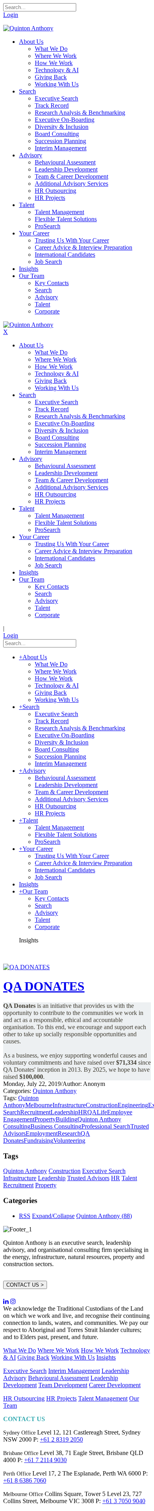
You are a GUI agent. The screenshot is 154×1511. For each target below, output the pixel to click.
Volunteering (69, 1140)
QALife (97, 1112)
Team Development (62, 1385)
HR (82, 1112)
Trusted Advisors (88, 1178)
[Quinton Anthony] (28, 28)
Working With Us (73, 1357)
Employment (42, 1133)
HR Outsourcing (24, 1398)
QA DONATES (44, 986)
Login (10, 14)
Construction (102, 1105)
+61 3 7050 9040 (123, 1501)
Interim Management (74, 1370)
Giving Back (33, 1357)
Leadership (64, 1112)
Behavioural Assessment (58, 1378)
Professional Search (105, 1126)
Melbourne (39, 1105)
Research (69, 1133)
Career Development (115, 1385)
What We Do (19, 1350)
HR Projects (61, 1398)
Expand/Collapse (53, 1216)
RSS (24, 1216)
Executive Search (104, 1171)
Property (45, 1119)
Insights (106, 1357)
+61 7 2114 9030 (45, 1460)
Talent (129, 1178)
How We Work (100, 1350)
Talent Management (103, 1398)
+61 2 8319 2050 (61, 1439)
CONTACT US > (25, 1285)
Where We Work (58, 1350)
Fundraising (38, 1140)
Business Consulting (55, 1126)
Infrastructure (69, 1105)
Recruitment (35, 1112)
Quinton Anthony (55, 1091)
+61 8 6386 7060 (24, 1480)
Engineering (133, 1105)
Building (66, 1119)
